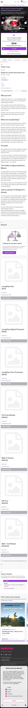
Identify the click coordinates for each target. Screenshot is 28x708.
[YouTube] (6, 654)
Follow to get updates (9, 588)
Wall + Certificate (9, 544)
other (3, 85)
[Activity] (21, 1)
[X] (3, 654)
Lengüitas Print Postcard (12, 372)
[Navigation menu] (26, 1)
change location (21, 5)
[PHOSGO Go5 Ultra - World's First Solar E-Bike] (13, 615)
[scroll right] (25, 23)
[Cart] (18, 2)
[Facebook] (1, 654)
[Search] (15, 2)
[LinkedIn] (10, 654)
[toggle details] (24, 640)
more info (3, 74)
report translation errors (12, 664)
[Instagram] (8, 654)
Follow (14, 48)
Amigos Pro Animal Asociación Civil (11, 10)
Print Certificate (8, 415)
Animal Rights (4, 79)
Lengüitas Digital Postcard (13, 329)
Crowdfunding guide (20, 577)
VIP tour (5, 501)
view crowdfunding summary (14, 53)
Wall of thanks (8, 458)
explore (10, 600)
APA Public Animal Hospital (12, 8)
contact (8, 74)
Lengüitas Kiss (8, 286)
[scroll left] (2, 23)
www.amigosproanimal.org (14, 199)
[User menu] (24, 2)
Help (12, 577)
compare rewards (9, 252)
